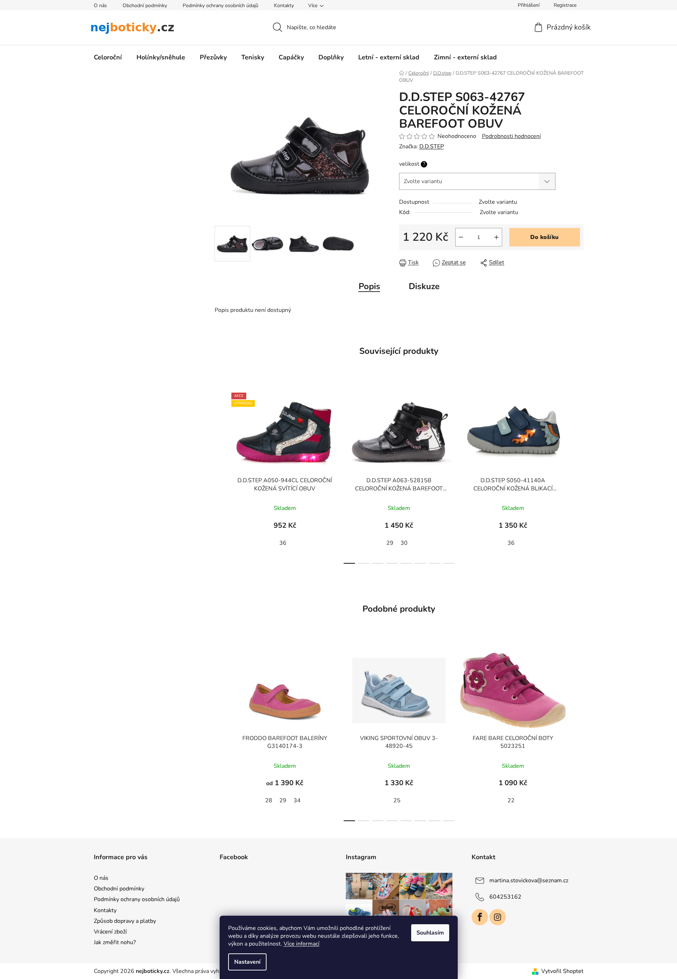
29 (389, 543)
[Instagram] (497, 917)
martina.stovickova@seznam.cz (528, 880)
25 (397, 800)
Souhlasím (430, 933)
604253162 (505, 897)
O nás (100, 5)
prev (220, 476)
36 (282, 543)
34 (297, 800)
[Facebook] (480, 917)
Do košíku (544, 237)
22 (511, 800)
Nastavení (247, 962)
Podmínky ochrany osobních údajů (220, 5)
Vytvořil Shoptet (562, 971)
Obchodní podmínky (145, 5)
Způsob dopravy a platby (125, 921)
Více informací (301, 944)
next (578, 476)
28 (268, 800)
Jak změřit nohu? (115, 942)
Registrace (565, 5)
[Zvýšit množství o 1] (496, 237)
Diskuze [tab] (424, 286)
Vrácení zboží (110, 932)
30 (404, 543)
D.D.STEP (431, 146)
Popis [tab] (369, 286)
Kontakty (284, 5)
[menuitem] (108, 57)
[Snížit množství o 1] (461, 237)
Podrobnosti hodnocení (511, 136)
